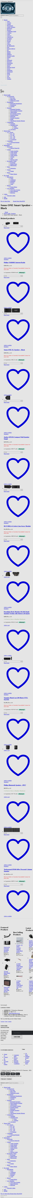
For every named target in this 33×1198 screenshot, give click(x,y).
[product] (18, 830)
